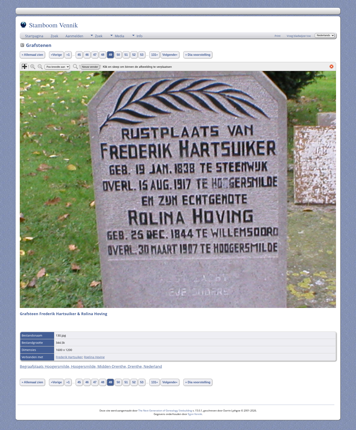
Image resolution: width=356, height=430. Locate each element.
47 (94, 54)
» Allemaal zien (32, 54)
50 (118, 54)
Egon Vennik (195, 414)
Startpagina (34, 36)
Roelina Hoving (94, 357)
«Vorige (56, 54)
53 (141, 54)
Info (140, 36)
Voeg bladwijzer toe (299, 36)
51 (126, 54)
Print (278, 36)
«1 (68, 54)
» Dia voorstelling (197, 54)
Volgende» (169, 54)
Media (119, 36)
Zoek (54, 36)
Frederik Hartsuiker (69, 357)
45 (79, 54)
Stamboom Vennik (53, 24)
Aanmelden (74, 36)
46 (87, 54)
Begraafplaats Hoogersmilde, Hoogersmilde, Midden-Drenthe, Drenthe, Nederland (91, 366)
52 (134, 54)
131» (154, 54)
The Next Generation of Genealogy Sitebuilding (165, 410)
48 (102, 54)
